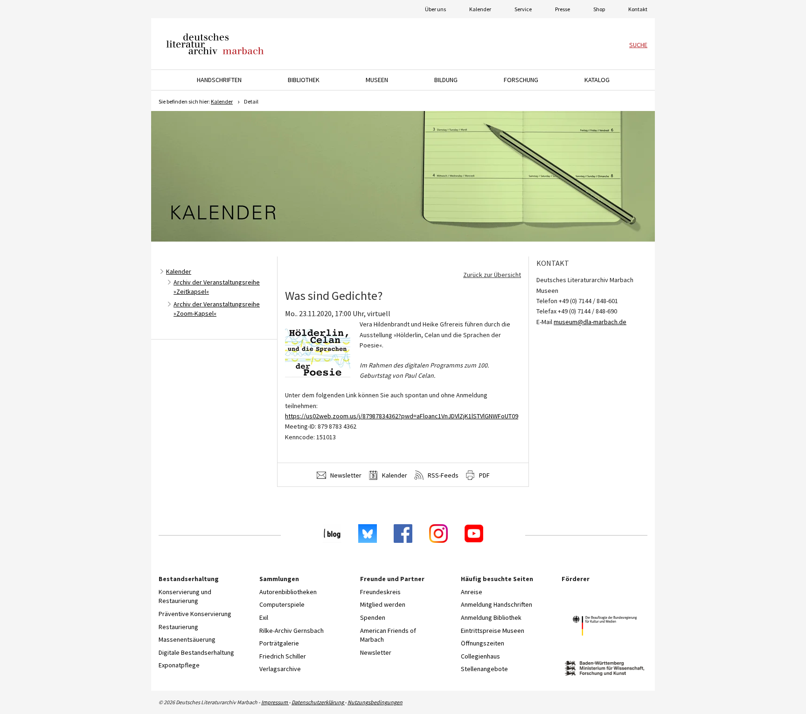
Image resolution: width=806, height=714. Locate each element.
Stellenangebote (484, 669)
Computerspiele (282, 604)
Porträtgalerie (279, 643)
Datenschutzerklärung (318, 702)
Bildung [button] (446, 80)
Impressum (275, 702)
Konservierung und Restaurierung (185, 596)
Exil (263, 617)
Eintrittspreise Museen (492, 630)
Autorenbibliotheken (288, 592)
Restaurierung (178, 627)
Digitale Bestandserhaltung (196, 652)
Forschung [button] (521, 80)
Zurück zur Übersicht (492, 274)
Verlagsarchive (280, 669)
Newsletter (345, 475)
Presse (562, 9)
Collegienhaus (480, 656)
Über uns (435, 9)
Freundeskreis (380, 592)
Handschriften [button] (219, 80)
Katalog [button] (597, 80)
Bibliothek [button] (304, 80)
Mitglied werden (382, 604)
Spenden (372, 617)
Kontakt (637, 9)
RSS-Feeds (442, 475)
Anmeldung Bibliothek (491, 617)
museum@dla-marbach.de (590, 322)
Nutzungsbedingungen (375, 702)
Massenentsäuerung (187, 639)
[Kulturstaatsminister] (604, 627)
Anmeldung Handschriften (496, 604)
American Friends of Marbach (388, 635)
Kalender (480, 9)
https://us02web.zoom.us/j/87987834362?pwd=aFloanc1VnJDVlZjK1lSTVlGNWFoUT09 (401, 416)
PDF (484, 475)
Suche (638, 45)
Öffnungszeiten (482, 643)
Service (523, 9)
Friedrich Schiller (282, 656)
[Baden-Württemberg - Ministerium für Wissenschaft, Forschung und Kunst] (604, 669)
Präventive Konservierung (195, 614)
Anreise (471, 592)
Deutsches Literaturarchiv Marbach (215, 44)
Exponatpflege (179, 665)
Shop (599, 9)
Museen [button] (377, 80)
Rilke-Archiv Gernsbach (291, 630)
